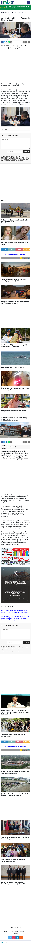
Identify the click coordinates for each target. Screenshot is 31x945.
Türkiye (11, 12)
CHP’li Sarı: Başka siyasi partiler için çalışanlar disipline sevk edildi (17, 7)
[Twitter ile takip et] (10, 937)
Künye (11, 931)
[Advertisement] (15, 65)
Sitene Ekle (15, 933)
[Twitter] (4, 42)
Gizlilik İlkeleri (23, 931)
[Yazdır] (11, 42)
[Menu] (28, 2)
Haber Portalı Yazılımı (8, 942)
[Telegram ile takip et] (17, 937)
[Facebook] (2, 42)
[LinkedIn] (6, 42)
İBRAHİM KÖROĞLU (12, 447)
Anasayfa (5, 12)
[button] (24, 42)
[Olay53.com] (7, 2)
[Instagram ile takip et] (14, 937)
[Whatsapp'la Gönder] (9, 42)
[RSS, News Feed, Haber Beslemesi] (21, 937)
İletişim (16, 931)
